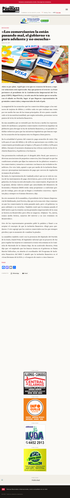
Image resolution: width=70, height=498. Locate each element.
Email (26, 273)
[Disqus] (35, 297)
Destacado (5, 28)
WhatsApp (16, 273)
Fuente (4, 262)
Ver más (58, 12)
